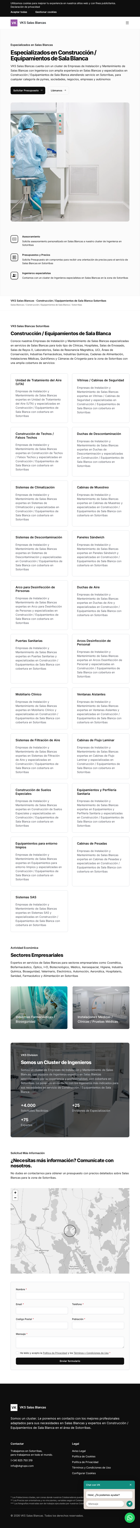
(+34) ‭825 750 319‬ (21, 1460)
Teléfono (78, 1304)
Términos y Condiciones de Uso (91, 1352)
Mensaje (21, 1333)
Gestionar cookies (46, 11)
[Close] (130, 1485)
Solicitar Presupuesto (26, 90)
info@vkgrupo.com (22, 1465)
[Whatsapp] (130, 1518)
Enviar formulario (70, 1360)
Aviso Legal (79, 1451)
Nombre (21, 1289)
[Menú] (127, 23)
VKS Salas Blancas (32, 22)
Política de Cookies (83, 1456)
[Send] (129, 1504)
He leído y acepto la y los (65, 1352)
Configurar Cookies (84, 1473)
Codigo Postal (25, 1319)
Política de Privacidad (55, 1352)
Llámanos (56, 90)
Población (78, 1319)
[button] (70, 1231)
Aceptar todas (19, 11)
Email (20, 1304)
